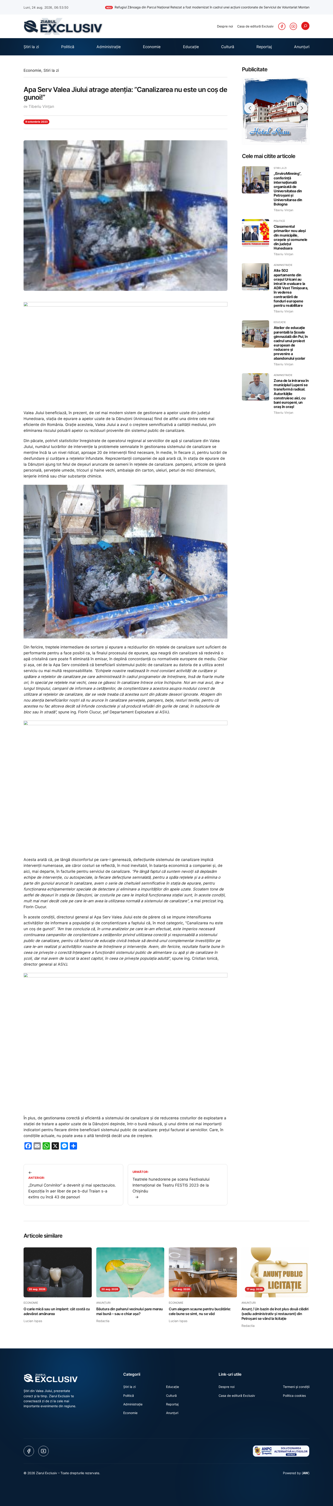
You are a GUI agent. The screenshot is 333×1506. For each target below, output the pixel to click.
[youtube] (293, 26)
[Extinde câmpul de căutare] (305, 26)
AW (305, 1473)
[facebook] (281, 26)
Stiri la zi (51, 70)
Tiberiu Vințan (41, 106)
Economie (32, 70)
